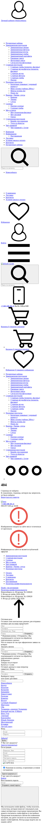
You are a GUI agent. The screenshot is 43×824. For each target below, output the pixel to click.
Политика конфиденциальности (19, 584)
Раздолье (4, 696)
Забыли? (4, 738)
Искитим (4, 687)
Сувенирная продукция (15, 119)
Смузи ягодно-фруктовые (21, 63)
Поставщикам (16, 136)
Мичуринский (7, 722)
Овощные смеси (17, 58)
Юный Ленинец (7, 720)
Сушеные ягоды (17, 73)
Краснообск (6, 718)
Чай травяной (11, 125)
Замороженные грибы (19, 54)
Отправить (28, 633)
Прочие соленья (17, 106)
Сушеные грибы (17, 78)
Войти (4, 740)
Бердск (4, 685)
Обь (2, 707)
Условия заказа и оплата (15, 140)
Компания (10, 132)
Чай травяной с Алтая (19, 128)
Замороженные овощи (20, 47)
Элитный (5, 716)
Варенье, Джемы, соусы (15, 95)
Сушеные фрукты (18, 76)
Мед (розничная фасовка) (21, 112)
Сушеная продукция (14, 65)
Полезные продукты (14, 82)
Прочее (13, 80)
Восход (4, 700)
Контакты (10, 143)
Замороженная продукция (16, 45)
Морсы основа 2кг (18, 91)
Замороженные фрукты (20, 50)
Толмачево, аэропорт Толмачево (14, 709)
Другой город (6, 726)
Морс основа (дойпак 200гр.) (22, 89)
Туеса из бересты (17, 123)
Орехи (13, 117)
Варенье (14, 97)
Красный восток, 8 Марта (11, 711)
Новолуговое (6, 694)
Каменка (4, 698)
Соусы (13, 102)
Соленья (9, 104)
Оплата (9, 573)
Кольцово (5, 690)
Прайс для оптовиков (9, 588)
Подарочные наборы (14, 43)
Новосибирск (6, 683)
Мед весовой (16, 115)
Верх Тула (5, 713)
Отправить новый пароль (11, 785)
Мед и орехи (11, 110)
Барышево (5, 692)
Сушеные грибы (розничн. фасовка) (25, 67)
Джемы (13, 99)
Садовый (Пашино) (9, 703)
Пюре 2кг (14, 93)
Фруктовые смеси (18, 60)
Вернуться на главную (10, 497)
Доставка (9, 138)
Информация (11, 134)
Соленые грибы (17, 108)
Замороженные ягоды (19, 52)
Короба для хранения (19, 121)
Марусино (5, 705)
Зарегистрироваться (9, 745)
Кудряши (4, 724)
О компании (11, 193)
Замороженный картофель (21, 56)
